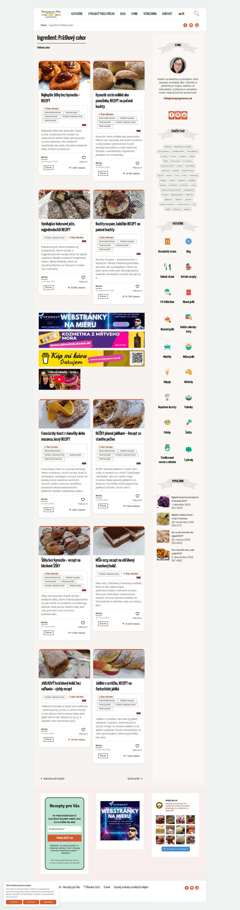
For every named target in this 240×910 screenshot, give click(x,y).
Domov (44, 25)
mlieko (163, 180)
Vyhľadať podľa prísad (101, 14)
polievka (173, 185)
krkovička (190, 166)
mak (177, 175)
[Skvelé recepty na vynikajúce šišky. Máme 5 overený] (190, 840)
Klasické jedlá (51, 116)
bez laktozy (192, 151)
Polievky (188, 407)
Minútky (167, 356)
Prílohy (167, 432)
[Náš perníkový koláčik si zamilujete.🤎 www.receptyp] (170, 840)
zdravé (188, 199)
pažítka (192, 180)
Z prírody (188, 460)
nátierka (181, 180)
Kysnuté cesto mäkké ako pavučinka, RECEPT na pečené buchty (114, 101)
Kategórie (76, 14)
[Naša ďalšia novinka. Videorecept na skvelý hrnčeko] (190, 829)
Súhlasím (65, 853)
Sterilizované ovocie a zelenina (167, 460)
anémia (168, 146)
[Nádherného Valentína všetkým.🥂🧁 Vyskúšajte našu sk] (160, 840)
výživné (178, 199)
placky (163, 185)
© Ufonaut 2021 (91, 887)
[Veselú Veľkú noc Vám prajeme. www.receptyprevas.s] (170, 829)
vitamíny (189, 194)
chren (173, 156)
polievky (184, 185)
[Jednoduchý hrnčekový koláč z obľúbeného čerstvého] (180, 819)
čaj (194, 204)
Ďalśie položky (134, 779)
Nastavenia (31, 902)
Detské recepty (127, 118)
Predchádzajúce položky (53, 779)
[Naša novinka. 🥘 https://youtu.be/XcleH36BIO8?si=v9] (160, 819)
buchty (164, 156)
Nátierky (188, 382)
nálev (172, 180)
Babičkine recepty (183, 146)
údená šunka (183, 204)
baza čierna (163, 151)
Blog (123, 14)
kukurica (166, 170)
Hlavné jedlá (71, 112)
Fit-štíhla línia (167, 302)
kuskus (176, 170)
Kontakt (167, 14)
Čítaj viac (48, 167)
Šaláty (188, 432)
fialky (166, 161)
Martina (44, 157)
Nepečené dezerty (53, 459)
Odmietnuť (14, 902)
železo (187, 209)
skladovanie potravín (171, 190)
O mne (134, 14)
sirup (193, 185)
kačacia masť (167, 166)
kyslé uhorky (188, 170)
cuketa (182, 156)
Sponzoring (150, 14)
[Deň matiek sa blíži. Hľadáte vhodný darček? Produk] (160, 829)
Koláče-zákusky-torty (72, 116)
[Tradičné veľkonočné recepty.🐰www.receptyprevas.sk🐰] (180, 829)
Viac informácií (12, 897)
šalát (168, 209)
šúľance (177, 209)
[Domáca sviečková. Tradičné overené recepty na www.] (170, 819)
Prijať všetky (48, 902)
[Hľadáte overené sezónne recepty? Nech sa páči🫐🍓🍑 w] (190, 819)
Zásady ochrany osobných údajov (63, 861)
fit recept (176, 161)
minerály (194, 175)
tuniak (165, 194)
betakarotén (178, 151)
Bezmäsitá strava (53, 112)
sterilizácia (189, 190)
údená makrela (167, 204)
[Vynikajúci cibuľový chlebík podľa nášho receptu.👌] (180, 840)
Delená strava (167, 276)
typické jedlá (176, 194)
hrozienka (187, 161)
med (184, 175)
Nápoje (167, 382)
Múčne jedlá (50, 120)
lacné (160, 175)
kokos (179, 166)
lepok (169, 175)
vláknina (168, 199)
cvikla (191, 156)
